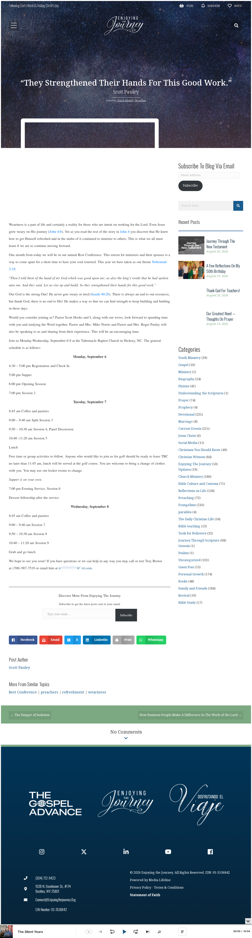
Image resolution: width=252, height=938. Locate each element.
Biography (186, 379)
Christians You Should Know (199, 450)
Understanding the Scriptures (200, 393)
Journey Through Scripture (199, 540)
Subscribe (126, 615)
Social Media (187, 443)
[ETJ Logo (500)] (126, 803)
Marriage (185, 422)
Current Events (189, 429)
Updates (184, 470)
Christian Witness (191, 457)
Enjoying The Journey (194, 464)
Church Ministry (125, 100)
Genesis (184, 546)
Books (182, 581)
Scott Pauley (126, 92)
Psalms (183, 553)
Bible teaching (189, 526)
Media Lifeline (160, 880)
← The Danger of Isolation (30, 715)
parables (185, 512)
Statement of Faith (145, 895)
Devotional (186, 415)
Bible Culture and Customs (198, 484)
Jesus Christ (187, 436)
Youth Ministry (189, 358)
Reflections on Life (192, 491)
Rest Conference (23, 692)
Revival (183, 596)
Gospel (183, 365)
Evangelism (187, 505)
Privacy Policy (140, 888)
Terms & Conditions (168, 888)
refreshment (73, 692)
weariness (97, 692)
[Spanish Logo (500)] (196, 803)
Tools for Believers (192, 533)
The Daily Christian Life (196, 519)
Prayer (183, 400)
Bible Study (187, 603)
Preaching (140, 100)
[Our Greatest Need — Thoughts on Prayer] (210, 319)
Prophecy (185, 407)
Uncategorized (189, 560)
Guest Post (186, 567)
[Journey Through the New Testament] (210, 246)
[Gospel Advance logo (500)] (55, 803)
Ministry (184, 372)
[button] (186, 5)
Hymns (183, 386)
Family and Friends (192, 589)
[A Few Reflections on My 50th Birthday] (210, 271)
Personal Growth (191, 574)
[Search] (238, 206)
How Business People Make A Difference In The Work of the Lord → (191, 715)
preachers (49, 692)
